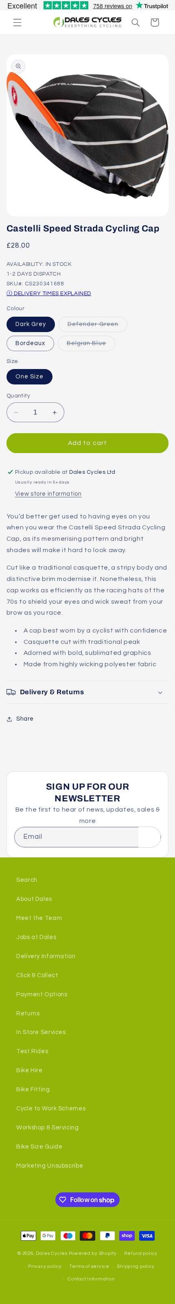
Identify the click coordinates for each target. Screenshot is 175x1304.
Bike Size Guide (39, 1147)
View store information (48, 494)
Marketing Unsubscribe (49, 1166)
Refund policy (141, 1253)
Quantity (18, 396)
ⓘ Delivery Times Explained (49, 293)
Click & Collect (37, 975)
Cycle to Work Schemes (50, 1108)
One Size (29, 376)
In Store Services (41, 1032)
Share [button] (25, 719)
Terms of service (89, 1266)
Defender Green (97, 326)
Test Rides (32, 1051)
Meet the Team (39, 918)
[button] (17, 22)
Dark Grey (30, 324)
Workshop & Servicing (47, 1128)
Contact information (91, 1279)
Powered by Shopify (93, 1253)
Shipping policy (135, 1266)
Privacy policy (44, 1266)
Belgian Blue (91, 345)
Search (26, 880)
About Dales (34, 899)
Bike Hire (29, 1070)
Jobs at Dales (36, 937)
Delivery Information (46, 956)
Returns (27, 1013)
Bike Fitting (33, 1089)
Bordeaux (30, 343)
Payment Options (41, 994)
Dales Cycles (52, 1253)
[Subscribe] (149, 837)
